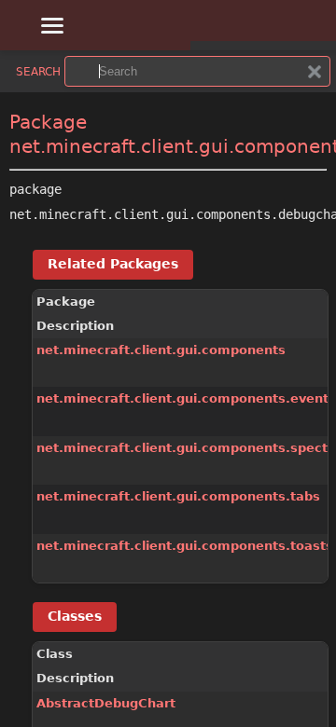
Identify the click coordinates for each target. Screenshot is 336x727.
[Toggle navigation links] (47, 22)
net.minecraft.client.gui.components (161, 350)
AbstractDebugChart (105, 703)
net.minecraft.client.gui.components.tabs (178, 496)
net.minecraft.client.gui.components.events (186, 398)
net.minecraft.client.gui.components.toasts (184, 546)
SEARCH (38, 71)
